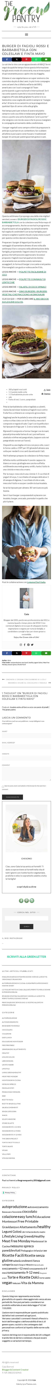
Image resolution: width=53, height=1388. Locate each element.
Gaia (9, 660)
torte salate (7, 1146)
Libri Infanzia (7, 1061)
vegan (5, 1150)
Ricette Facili (22, 664)
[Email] (46, 59)
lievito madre (8, 1065)
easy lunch (25, 662)
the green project (10, 1139)
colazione (6, 1034)
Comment (6, 765)
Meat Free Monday (10, 1076)
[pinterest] (26, 900)
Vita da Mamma (8, 1158)
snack (4, 1115)
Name (4, 731)
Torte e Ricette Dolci (11, 1142)
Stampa (47, 394)
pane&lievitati (8, 1088)
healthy (31, 662)
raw (4, 1096)
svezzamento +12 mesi (11, 1127)
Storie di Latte (8, 1123)
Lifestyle (6, 1069)
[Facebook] (7, 59)
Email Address (8, 743)
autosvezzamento (10, 1022)
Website (5, 754)
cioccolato (7, 1030)
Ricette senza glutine (11, 1104)
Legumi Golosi (38, 662)
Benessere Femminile (11, 1026)
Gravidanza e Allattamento (14, 1049)
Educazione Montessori (12, 1041)
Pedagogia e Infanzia (11, 1092)
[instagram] (32, 900)
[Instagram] (21, 645)
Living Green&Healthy (11, 1072)
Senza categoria (9, 1111)
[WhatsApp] (36, 59)
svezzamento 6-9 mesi (11, 1131)
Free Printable (8, 1045)
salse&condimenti (10, 1107)
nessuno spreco (12, 664)
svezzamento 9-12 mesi (11, 1135)
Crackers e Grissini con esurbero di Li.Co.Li (26, 679)
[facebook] (21, 900)
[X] (17, 59)
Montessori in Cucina (11, 1080)
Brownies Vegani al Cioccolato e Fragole (27, 683)
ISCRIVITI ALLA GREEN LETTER (26, 956)
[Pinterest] (26, 59)
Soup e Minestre (9, 1119)
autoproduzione (16, 662)
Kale (34, 1380)
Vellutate (6, 1154)
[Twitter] (32, 645)
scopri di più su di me (26, 886)
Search (26, 926)
